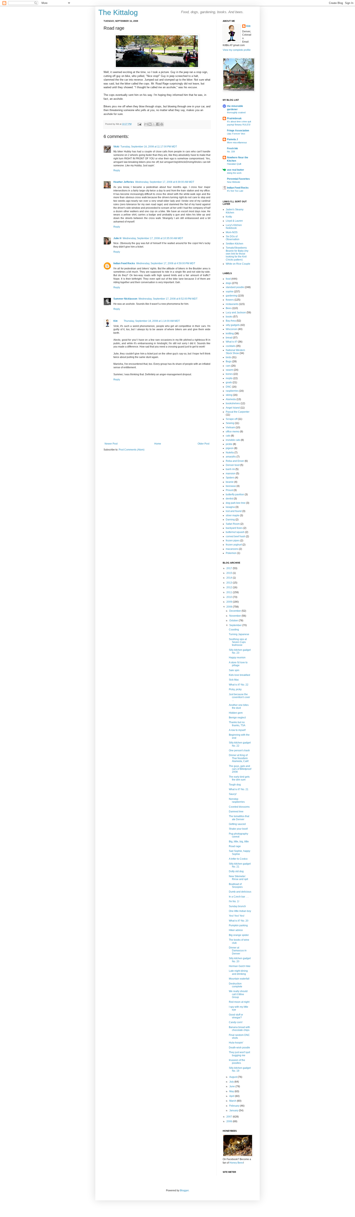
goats (229, 382)
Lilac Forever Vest (236, 133)
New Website (233, 182)
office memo (232, 431)
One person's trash (239, 750)
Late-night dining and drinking (238, 972)
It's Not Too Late (235, 191)
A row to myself (237, 730)
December (235, 610)
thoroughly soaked (236, 112)
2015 (229, 573)
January (234, 1110)
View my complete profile (237, 50)
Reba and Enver (235, 461)
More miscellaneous (237, 142)
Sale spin (234, 670)
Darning (230, 519)
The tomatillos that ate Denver (239, 818)
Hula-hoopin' (236, 1042)
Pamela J (232, 139)
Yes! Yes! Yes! (236, 915)
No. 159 (231, 151)
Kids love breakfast (239, 675)
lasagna (230, 507)
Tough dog (235, 784)
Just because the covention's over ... (239, 697)
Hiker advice (236, 930)
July (231, 1081)
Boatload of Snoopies (236, 885)
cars (228, 365)
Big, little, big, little (239, 841)
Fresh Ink (232, 148)
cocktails (230, 346)
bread (229, 337)
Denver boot (233, 465)
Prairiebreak (234, 118)
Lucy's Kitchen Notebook (234, 226)
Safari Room (233, 523)
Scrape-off (231, 419)
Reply (116, 170)
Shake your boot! (238, 828)
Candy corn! (235, 1022)
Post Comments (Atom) (131, 449)
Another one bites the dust (239, 706)
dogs (228, 283)
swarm (229, 369)
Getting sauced (237, 824)
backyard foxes (234, 528)
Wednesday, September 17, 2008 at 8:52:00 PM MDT (167, 298)
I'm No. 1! (234, 901)
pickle (229, 444)
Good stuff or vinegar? (236, 1016)
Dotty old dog (236, 871)
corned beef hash (235, 536)
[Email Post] (139, 124)
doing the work (234, 173)
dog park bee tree (236, 502)
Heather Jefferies (123, 182)
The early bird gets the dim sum (239, 778)
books (229, 316)
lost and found (234, 511)
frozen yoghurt (234, 544)
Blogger (184, 1190)
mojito (229, 378)
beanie (230, 482)
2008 (229, 606)
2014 (229, 577)
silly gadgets (233, 325)
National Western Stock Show (235, 351)
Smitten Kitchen (234, 243)
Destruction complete (235, 985)
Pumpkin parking (238, 925)
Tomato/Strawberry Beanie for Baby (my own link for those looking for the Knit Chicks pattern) (237, 253)
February (234, 1105)
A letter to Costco (238, 858)
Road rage (235, 846)
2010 (229, 597)
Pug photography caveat (238, 835)
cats (228, 435)
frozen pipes (233, 540)
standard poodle (235, 287)
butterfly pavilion (235, 494)
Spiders (230, 477)
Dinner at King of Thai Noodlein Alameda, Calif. (239, 758)
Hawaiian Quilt (234, 164)
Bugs (229, 361)
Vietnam (230, 427)
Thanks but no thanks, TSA (237, 724)
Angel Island (233, 407)
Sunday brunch (237, 906)
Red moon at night (239, 1001)
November (235, 615)
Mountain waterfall (239, 978)
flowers (230, 299)
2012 (229, 587)
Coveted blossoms (239, 806)
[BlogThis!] (150, 124)
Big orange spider (239, 935)
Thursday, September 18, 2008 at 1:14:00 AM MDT (152, 321)
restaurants (232, 304)
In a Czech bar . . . (239, 896)
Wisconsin (231, 329)
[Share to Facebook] (158, 124)
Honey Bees (236, 1162)
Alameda (231, 399)
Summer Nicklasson (125, 298)
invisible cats (233, 440)
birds (228, 357)
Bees (229, 308)
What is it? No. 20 (238, 920)
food (228, 278)
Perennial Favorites (238, 178)
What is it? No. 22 (238, 684)
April (232, 1096)
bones (229, 374)
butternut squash (235, 532)
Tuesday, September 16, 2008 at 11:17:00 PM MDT (148, 146)
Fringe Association (238, 130)
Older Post (203, 443)
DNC (228, 386)
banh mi (230, 469)
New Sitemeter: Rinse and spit (238, 878)
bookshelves (233, 403)
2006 (229, 1121)
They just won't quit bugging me (239, 1054)
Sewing (230, 423)
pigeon (230, 448)
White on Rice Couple (238, 263)
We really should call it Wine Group (238, 994)
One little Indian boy (240, 911)
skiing (229, 395)
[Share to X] (154, 124)
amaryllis (231, 456)
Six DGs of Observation (232, 238)
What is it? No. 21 (238, 789)
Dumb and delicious (240, 891)
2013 (229, 582)
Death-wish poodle (239, 1047)
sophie (229, 291)
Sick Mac (234, 679)
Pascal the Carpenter (237, 411)
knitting (230, 333)
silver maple (232, 515)
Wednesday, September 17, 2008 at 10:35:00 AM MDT (153, 238)
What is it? (231, 341)
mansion (230, 473)
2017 (229, 568)
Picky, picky (235, 689)
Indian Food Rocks (124, 263)
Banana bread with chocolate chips (239, 1029)
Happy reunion (237, 657)
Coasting (234, 629)
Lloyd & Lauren (234, 220)
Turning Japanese (239, 634)
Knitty (229, 216)
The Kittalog (118, 12)
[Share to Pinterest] (162, 124)
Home (157, 443)
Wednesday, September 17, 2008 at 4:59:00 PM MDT (165, 263)
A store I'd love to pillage (238, 664)
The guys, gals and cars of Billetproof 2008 (240, 769)
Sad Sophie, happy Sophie (239, 852)
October (234, 620)
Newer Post (111, 443)
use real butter (235, 169)
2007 (229, 1116)
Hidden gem (236, 712)
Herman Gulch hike (239, 966)
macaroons (232, 549)
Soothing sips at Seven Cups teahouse (238, 642)
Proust (229, 490)
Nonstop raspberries (237, 800)
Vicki (116, 146)
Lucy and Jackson (236, 312)
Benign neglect (237, 717)
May (232, 1091)
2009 (229, 601)
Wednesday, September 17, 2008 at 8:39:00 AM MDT (164, 182)
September (235, 625)
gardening (231, 295)
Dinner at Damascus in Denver (238, 950)
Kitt (115, 321)
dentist (229, 498)
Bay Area (231, 320)
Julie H (117, 238)
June (232, 1086)
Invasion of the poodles (237, 1061)
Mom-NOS (231, 232)
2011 (229, 592)
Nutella (230, 452)
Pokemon (231, 553)
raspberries (232, 390)
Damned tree (236, 811)
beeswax (231, 486)
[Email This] (146, 124)
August (233, 1077)
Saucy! (232, 794)
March (233, 1100)
